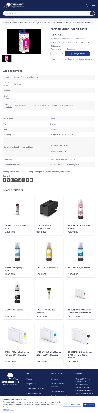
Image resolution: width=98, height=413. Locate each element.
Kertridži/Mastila (63, 23)
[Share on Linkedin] (12, 180)
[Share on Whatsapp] (23, 180)
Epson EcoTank (58, 145)
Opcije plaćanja (57, 391)
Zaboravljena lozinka (35, 388)
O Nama (54, 379)
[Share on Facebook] (4, 180)
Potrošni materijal (48, 23)
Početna (6, 23)
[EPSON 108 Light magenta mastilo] (80, 209)
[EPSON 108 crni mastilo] (17, 293)
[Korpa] (87, 5)
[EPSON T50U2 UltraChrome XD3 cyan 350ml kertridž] (49, 335)
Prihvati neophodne (72, 404)
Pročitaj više (8, 409)
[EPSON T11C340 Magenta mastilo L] (17, 209)
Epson (52, 119)
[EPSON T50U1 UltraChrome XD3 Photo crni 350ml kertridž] (80, 335)
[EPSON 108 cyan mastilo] (80, 251)
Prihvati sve (89, 404)
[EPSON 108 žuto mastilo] (49, 251)
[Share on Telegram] (27, 180)
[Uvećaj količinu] (62, 53)
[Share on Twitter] (8, 180)
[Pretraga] (92, 13)
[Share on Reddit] (20, 180)
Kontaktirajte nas (33, 393)
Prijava (29, 379)
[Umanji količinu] (52, 53)
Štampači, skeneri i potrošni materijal (25, 23)
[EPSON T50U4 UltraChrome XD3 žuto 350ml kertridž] (17, 335)
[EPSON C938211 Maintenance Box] (49, 209)
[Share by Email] (31, 180)
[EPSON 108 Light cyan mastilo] (17, 251)
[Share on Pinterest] (16, 180)
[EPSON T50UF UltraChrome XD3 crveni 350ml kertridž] (80, 293)
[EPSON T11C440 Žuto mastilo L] (49, 293)
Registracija (31, 384)
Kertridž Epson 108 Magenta (82, 23)
